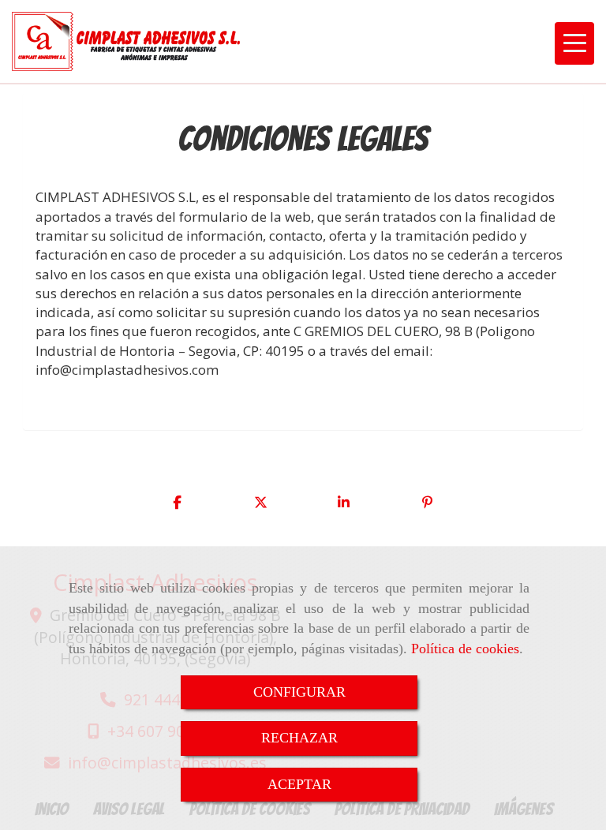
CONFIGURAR (299, 692)
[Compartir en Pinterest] (428, 502)
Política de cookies (465, 648)
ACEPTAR (299, 784)
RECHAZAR (299, 738)
